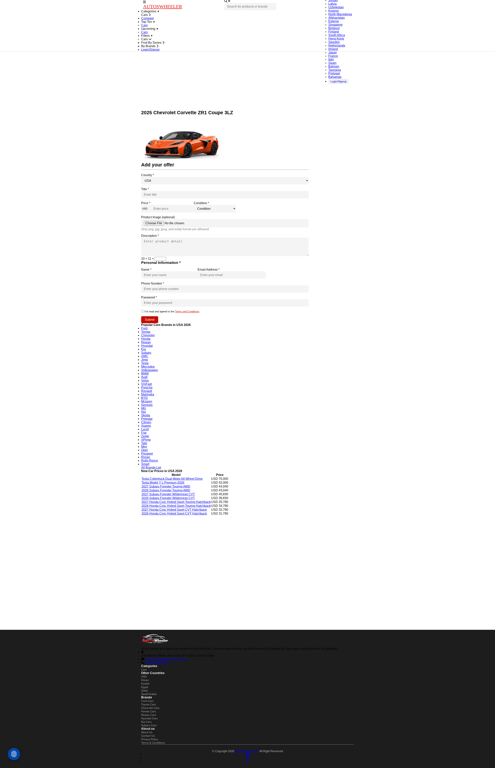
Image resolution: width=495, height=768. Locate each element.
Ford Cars (147, 700)
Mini (144, 446)
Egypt (144, 687)
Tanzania (334, 70)
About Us (146, 732)
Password (149, 297)
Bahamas (334, 76)
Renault (146, 391)
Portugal (334, 73)
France (333, 56)
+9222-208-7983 (156, 662)
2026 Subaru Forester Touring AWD (166, 490)
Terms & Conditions (153, 742)
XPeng (146, 439)
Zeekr (145, 436)
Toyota (145, 331)
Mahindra (147, 394)
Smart (145, 464)
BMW (145, 373)
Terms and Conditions (187, 311)
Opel (144, 450)
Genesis (147, 405)
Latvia (332, 3)
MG (143, 408)
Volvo (145, 380)
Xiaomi (146, 425)
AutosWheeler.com (247, 751)
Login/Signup (338, 81)
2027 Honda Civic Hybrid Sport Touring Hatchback (176, 502)
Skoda (145, 415)
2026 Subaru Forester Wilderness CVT (168, 498)
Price (145, 203)
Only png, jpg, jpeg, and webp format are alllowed (175, 229)
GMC (144, 356)
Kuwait (145, 683)
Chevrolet (147, 335)
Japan (332, 52)
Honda (145, 338)
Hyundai (147, 345)
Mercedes (148, 366)
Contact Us (148, 735)
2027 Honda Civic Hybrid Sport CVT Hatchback (174, 509)
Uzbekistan (336, 7)
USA (144, 676)
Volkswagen (149, 370)
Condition (201, 203)
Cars (144, 25)
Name (146, 269)
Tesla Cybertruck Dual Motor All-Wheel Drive (172, 478)
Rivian (145, 457)
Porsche (147, 387)
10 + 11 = (147, 258)
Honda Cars (148, 711)
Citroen (146, 422)
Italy (331, 59)
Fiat (143, 432)
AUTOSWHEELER (162, 6)
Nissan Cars (148, 714)
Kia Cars (146, 721)
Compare (147, 18)
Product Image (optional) (158, 217)
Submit (149, 319)
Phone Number (152, 283)
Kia (143, 349)
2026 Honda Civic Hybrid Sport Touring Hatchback (176, 505)
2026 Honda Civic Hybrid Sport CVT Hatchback (174, 513)
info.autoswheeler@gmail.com (166, 659)
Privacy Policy (149, 739)
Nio (143, 411)
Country (147, 175)
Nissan (146, 342)
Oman (145, 680)
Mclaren (146, 401)
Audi (144, 377)
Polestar (147, 418)
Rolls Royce (149, 460)
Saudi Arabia (149, 694)
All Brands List (151, 467)
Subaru (146, 352)
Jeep (144, 359)
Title (145, 189)
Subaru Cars (149, 725)
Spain (332, 63)
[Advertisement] (247, 82)
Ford (144, 328)
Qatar (144, 690)
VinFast (146, 384)
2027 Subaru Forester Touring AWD (166, 486)
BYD (144, 398)
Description (150, 235)
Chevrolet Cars (150, 707)
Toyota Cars (148, 704)
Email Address (208, 269)
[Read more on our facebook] (247, 754)
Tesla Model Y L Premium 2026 (163, 482)
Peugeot (147, 453)
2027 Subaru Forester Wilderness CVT (168, 494)
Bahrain (333, 66)
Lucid (145, 429)
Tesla (144, 363)
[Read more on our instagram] (247, 761)
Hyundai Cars (149, 718)
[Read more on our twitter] (247, 757)
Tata (144, 443)
